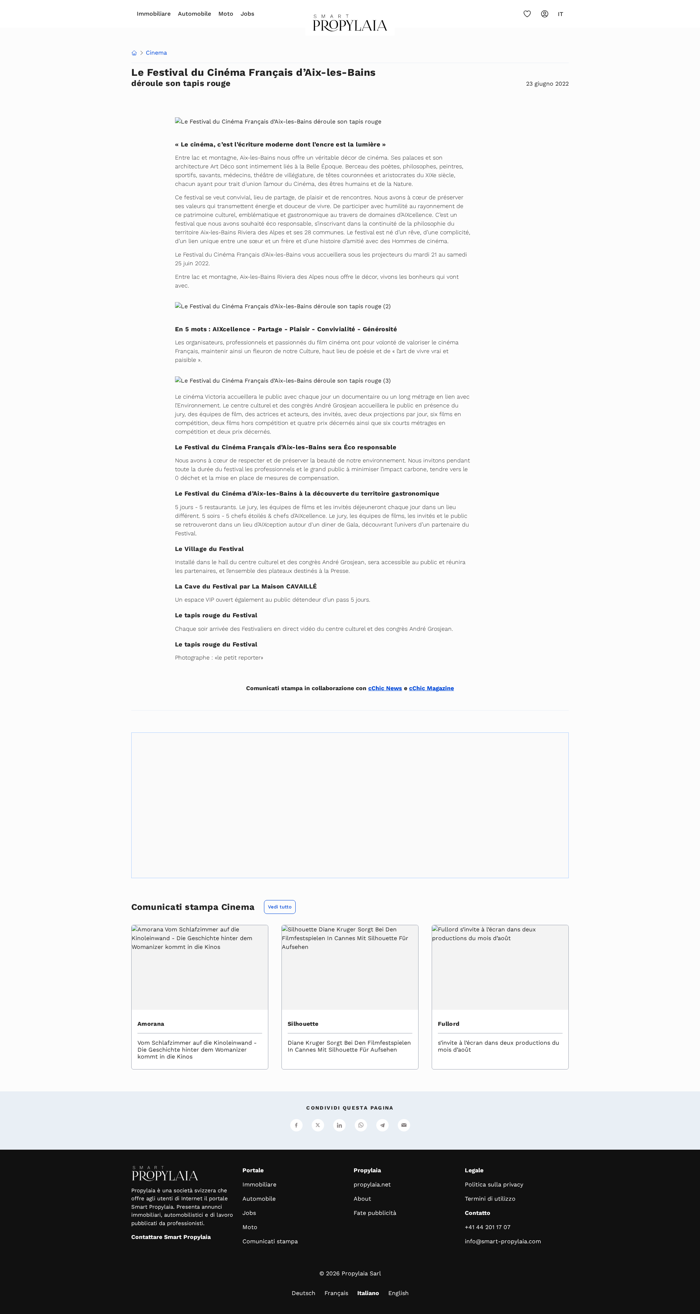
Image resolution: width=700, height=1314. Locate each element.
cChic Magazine (431, 688)
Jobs (247, 13)
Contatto (477, 1212)
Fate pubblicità (375, 1212)
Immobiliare (154, 13)
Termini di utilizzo (490, 1198)
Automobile (194, 13)
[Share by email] (404, 1125)
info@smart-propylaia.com (503, 1241)
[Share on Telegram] (382, 1125)
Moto (225, 13)
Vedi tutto (280, 907)
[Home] (134, 53)
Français (336, 1293)
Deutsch (303, 1293)
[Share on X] (318, 1125)
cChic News (385, 688)
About (362, 1198)
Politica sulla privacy (494, 1184)
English (398, 1293)
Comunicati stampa (270, 1241)
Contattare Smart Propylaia (171, 1236)
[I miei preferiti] (527, 13)
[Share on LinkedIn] (339, 1125)
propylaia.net (372, 1184)
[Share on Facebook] (296, 1125)
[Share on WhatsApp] (361, 1125)
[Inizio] (350, 25)
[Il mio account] (544, 13)
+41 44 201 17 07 (487, 1227)
